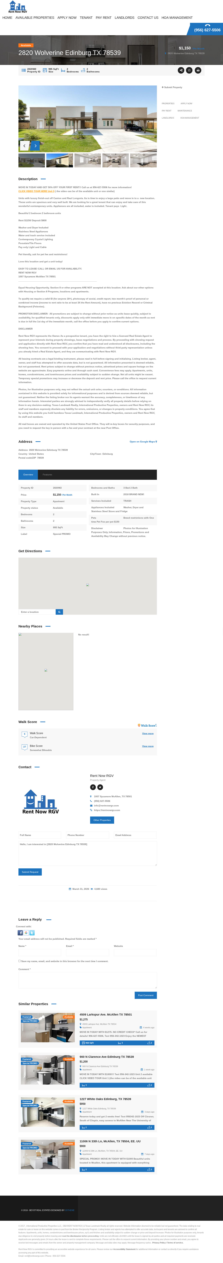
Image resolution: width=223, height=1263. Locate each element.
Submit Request (30, 872)
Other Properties (102, 820)
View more (148, 733)
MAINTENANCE (185, 111)
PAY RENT (166, 111)
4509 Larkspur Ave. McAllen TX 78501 (106, 1014)
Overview (28, 474)
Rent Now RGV (102, 776)
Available (58, 508)
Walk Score (36, 733)
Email (70, 946)
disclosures (75, 1236)
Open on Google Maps (143, 441)
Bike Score (36, 746)
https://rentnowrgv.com (107, 810)
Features (47, 474)
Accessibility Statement (124, 1249)
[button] (21, 932)
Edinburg (108, 454)
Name (22, 946)
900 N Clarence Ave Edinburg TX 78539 (107, 1056)
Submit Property (173, 87)
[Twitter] (100, 787)
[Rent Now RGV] (40, 801)
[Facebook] (93, 787)
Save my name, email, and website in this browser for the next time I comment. (64, 961)
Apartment (58, 501)
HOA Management (189, 118)
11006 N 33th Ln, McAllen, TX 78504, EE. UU (110, 1141)
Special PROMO (62, 534)
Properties (168, 103)
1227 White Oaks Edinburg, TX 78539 (105, 1099)
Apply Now (186, 103)
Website (118, 946)
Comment (24, 969)
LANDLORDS (168, 118)
